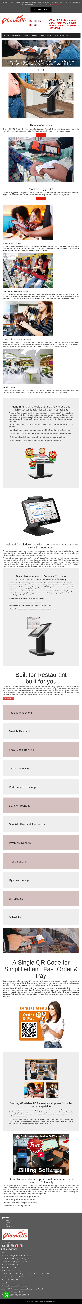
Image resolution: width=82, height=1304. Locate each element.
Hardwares (34, 35)
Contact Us (9, 1227)
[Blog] (31, 21)
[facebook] (35, 21)
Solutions (6, 35)
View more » (41, 135)
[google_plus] (35, 25)
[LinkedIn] (40, 21)
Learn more (56, 4)
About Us (8, 1221)
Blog (42, 35)
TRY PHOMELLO (8, 698)
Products (15, 35)
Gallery (25, 35)
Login (49, 35)
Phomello (40, 1301)
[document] (41, 6)
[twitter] (31, 25)
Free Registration (61, 35)
